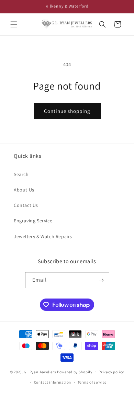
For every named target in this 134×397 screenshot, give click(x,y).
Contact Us (26, 205)
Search (21, 174)
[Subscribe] (101, 280)
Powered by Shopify (74, 371)
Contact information (52, 382)
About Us (24, 190)
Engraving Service (33, 221)
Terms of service (92, 382)
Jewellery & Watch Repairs (43, 236)
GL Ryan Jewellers (40, 371)
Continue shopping (67, 111)
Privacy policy (111, 372)
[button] (13, 24)
